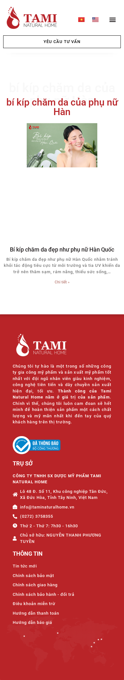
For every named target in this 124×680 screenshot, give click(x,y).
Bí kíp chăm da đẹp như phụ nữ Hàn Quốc (62, 249)
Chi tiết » (62, 282)
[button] (112, 19)
